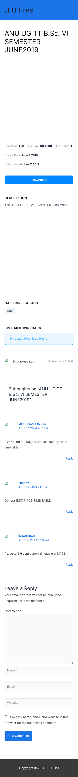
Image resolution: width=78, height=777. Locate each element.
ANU (10, 310)
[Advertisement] (39, 98)
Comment (13, 611)
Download (39, 180)
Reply (69, 458)
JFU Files (18, 10)
